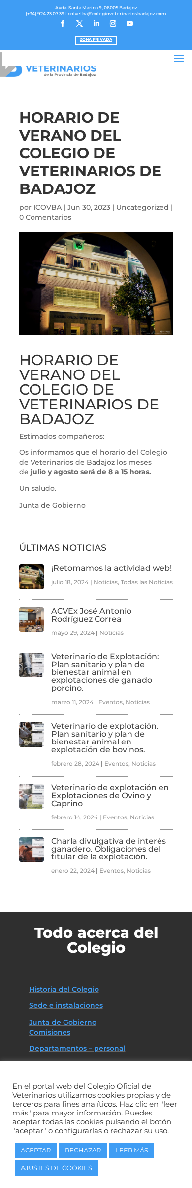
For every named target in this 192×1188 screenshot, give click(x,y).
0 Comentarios (45, 217)
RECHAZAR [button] (83, 1150)
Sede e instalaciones (66, 1005)
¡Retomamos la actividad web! (111, 568)
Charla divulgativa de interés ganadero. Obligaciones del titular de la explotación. (108, 848)
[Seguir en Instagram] (112, 23)
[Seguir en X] (79, 23)
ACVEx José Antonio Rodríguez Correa (91, 615)
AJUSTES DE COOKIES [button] (56, 1168)
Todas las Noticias (147, 582)
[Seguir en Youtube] (129, 23)
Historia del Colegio (64, 989)
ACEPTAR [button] (36, 1150)
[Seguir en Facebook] (62, 23)
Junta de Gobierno (62, 1022)
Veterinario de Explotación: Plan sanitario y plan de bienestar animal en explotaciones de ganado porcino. (105, 672)
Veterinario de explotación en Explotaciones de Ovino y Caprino (110, 795)
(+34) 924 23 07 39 (45, 13)
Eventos (110, 701)
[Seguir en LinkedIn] (96, 23)
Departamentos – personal (77, 1048)
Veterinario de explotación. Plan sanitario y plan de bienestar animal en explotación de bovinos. (105, 737)
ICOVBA (47, 207)
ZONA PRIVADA (96, 39)
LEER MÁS (131, 1150)
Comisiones (49, 1032)
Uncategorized (142, 207)
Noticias (106, 582)
